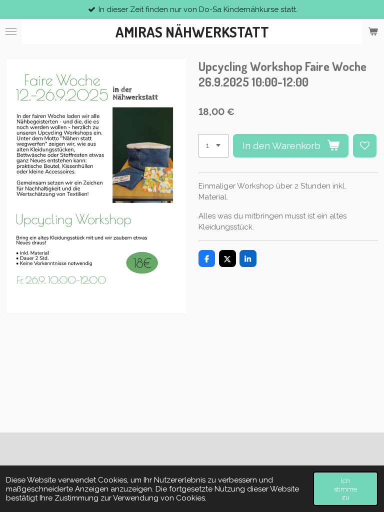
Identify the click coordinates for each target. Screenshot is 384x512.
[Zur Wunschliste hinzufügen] (364, 146)
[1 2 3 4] (213, 146)
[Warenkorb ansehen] (373, 31)
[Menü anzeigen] (11, 31)
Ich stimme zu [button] (345, 488)
